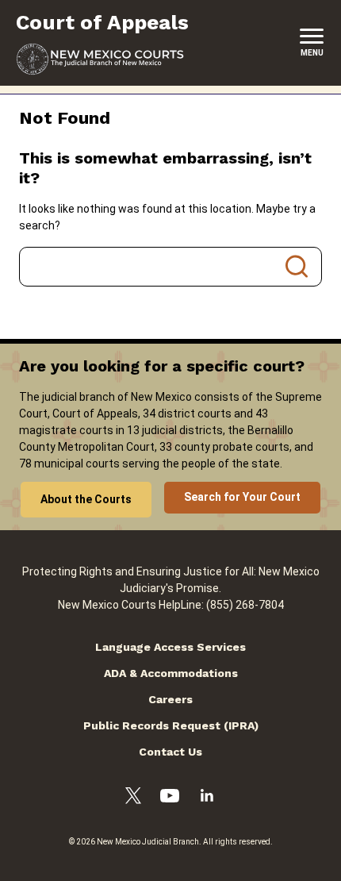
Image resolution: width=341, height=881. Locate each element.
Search (296, 267)
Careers (170, 699)
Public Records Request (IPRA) (171, 725)
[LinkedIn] (207, 798)
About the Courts (86, 499)
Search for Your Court (242, 497)
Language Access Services (170, 647)
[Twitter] (133, 798)
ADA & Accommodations (171, 673)
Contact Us (170, 751)
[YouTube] (169, 798)
